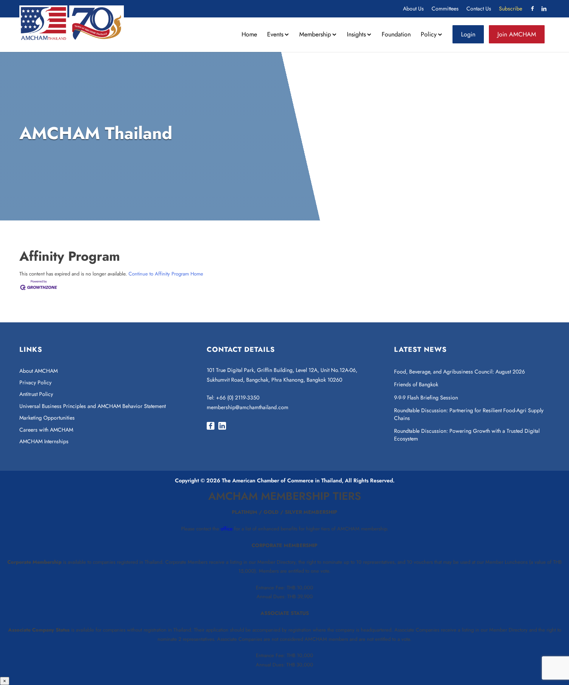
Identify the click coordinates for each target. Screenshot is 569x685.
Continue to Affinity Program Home (166, 273)
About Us (413, 8)
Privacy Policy (35, 382)
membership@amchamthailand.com (247, 407)
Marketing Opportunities (47, 418)
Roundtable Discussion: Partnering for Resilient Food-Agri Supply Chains (468, 414)
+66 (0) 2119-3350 (237, 397)
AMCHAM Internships (44, 441)
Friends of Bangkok (416, 384)
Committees (445, 8)
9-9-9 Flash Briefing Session (426, 397)
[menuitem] (413, 9)
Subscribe (510, 8)
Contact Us (478, 8)
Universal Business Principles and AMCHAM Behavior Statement (92, 406)
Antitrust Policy (36, 394)
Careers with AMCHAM (46, 430)
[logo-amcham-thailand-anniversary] (71, 22)
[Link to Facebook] (532, 8)
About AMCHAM (38, 371)
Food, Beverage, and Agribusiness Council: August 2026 (459, 371)
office (227, 528)
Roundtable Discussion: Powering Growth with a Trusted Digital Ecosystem (467, 434)
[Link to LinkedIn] (544, 8)
